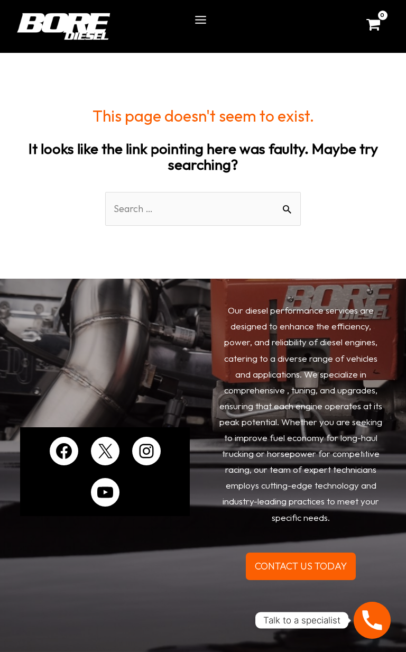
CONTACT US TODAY (301, 566)
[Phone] (372, 620)
